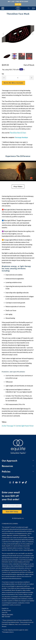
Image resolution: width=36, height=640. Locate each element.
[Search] (28, 8)
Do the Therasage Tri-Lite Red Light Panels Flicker (18, 426)
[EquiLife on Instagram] (10, 482)
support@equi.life (28, 550)
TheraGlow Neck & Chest (18, 132)
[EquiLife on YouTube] (16, 482)
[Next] (32, 34)
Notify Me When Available (13, 83)
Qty (3, 74)
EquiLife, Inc (20, 518)
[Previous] (3, 34)
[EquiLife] (18, 8)
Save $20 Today (12, 511)
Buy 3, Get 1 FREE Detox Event (18, 1)
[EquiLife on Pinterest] (19, 482)
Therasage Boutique (21, 137)
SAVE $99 (18, 4)
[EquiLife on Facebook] (13, 482)
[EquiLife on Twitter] (23, 482)
